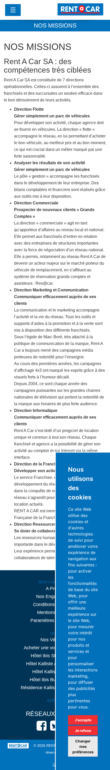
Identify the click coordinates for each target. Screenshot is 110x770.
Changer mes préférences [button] (83, 746)
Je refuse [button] (83, 730)
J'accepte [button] (83, 720)
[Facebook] (42, 725)
